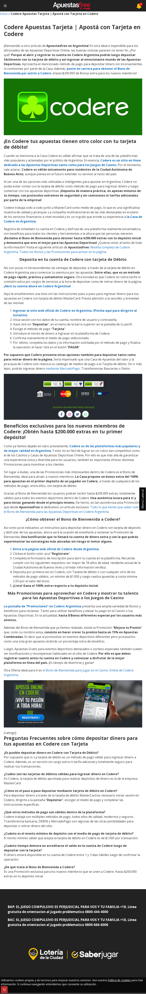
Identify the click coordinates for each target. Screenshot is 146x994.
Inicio (4, 14)
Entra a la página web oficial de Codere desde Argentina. (56, 549)
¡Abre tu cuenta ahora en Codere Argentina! (37, 286)
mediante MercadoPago (63, 368)
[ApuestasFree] (71, 5)
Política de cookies (119, 980)
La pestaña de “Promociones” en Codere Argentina (42, 606)
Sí (4, 990)
